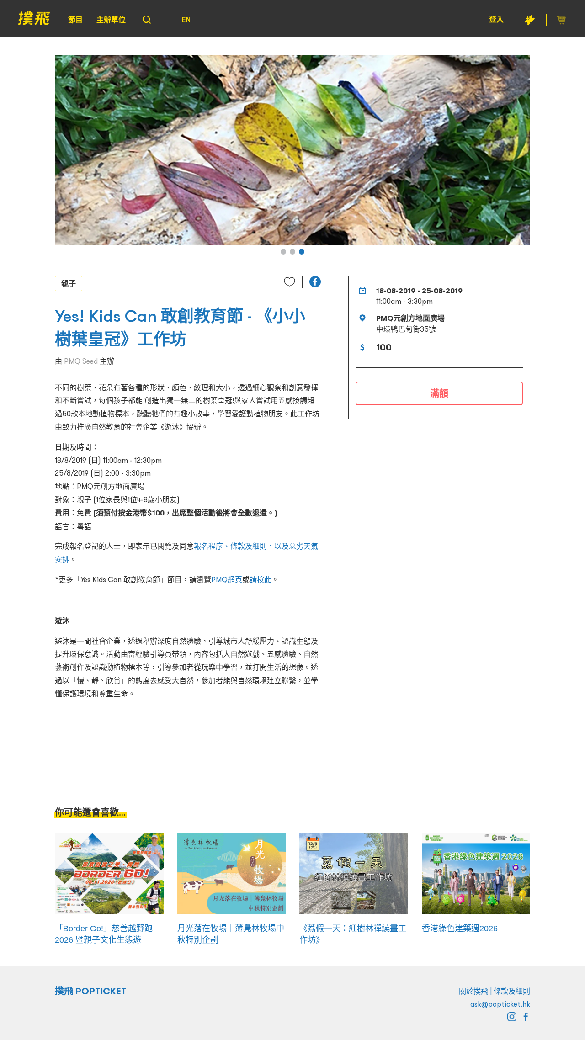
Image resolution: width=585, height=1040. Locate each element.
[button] (283, 252)
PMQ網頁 (226, 579)
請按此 (260, 579)
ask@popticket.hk (500, 1003)
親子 (68, 283)
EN (186, 19)
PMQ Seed (81, 361)
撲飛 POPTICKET (91, 991)
